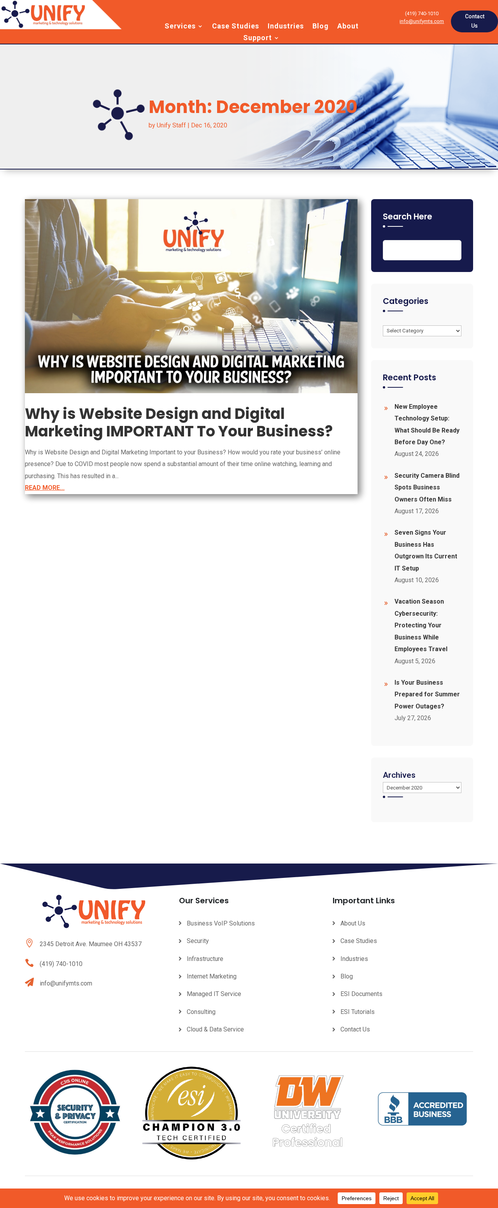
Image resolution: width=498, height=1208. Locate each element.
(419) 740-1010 (61, 964)
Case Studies (235, 26)
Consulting (201, 1011)
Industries (286, 26)
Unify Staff (171, 125)
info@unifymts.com (422, 21)
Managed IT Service (214, 994)
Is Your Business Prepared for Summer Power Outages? (427, 694)
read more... (45, 487)
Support (257, 38)
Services (180, 26)
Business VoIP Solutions (221, 923)
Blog (320, 26)
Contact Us (474, 21)
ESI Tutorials (357, 1011)
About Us (352, 923)
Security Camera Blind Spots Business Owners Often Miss (427, 487)
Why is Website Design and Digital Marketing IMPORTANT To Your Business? (179, 422)
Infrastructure (205, 959)
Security (198, 941)
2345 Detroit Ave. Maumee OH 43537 (91, 944)
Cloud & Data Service (215, 1029)
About (348, 26)
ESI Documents (361, 994)
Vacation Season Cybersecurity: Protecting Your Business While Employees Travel (421, 625)
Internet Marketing (212, 976)
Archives (399, 775)
